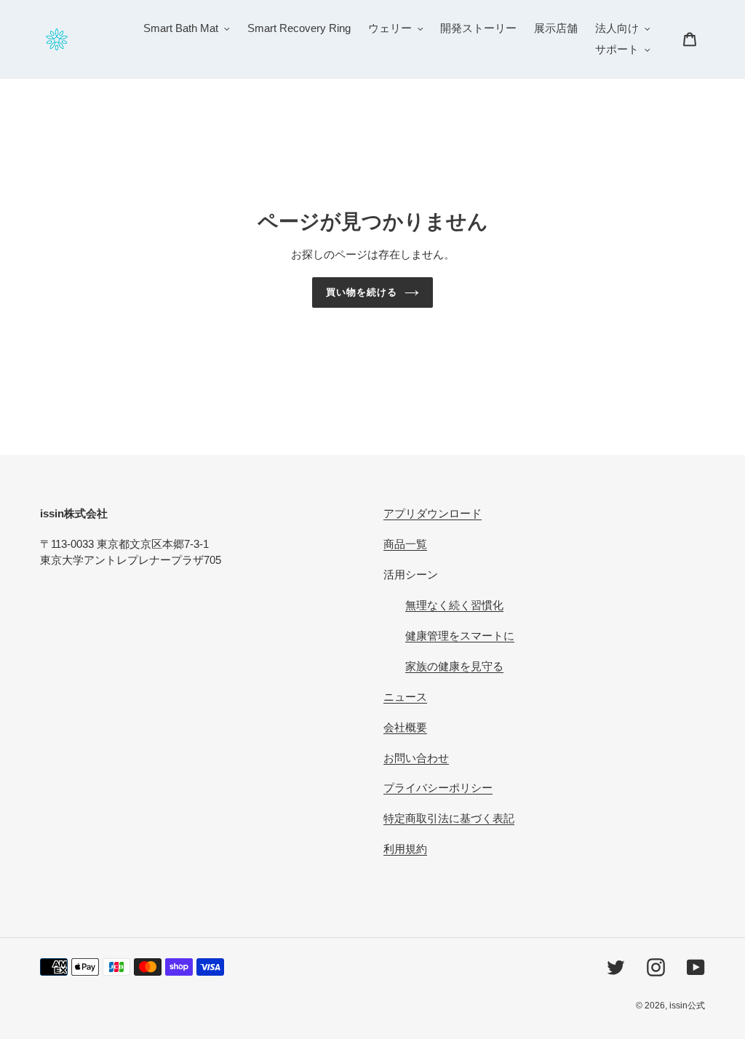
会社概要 (405, 727)
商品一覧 (405, 544)
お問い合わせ (416, 758)
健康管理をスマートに (459, 635)
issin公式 (687, 1005)
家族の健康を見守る (454, 666)
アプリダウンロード (432, 513)
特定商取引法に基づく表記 (448, 818)
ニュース (405, 696)
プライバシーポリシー (438, 787)
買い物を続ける (361, 292)
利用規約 (405, 849)
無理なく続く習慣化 (454, 605)
